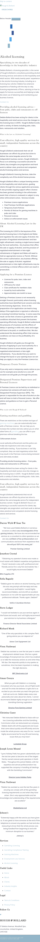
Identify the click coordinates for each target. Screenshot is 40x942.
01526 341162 (7, 9)
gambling (15, 431)
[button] (4, 102)
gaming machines (7, 423)
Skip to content (6, 1)
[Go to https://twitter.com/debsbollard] (20, 914)
